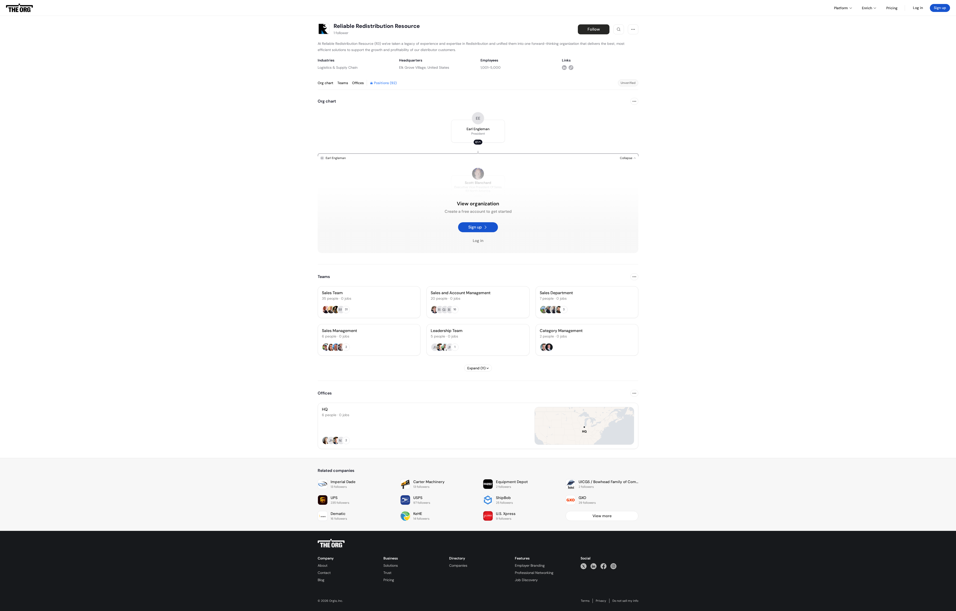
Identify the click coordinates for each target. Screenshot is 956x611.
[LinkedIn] (594, 566)
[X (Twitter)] (584, 566)
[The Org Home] (19, 7)
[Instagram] (613, 566)
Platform (841, 8)
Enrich (867, 8)
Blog (321, 580)
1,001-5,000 (490, 67)
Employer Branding (530, 565)
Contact (324, 572)
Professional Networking (534, 572)
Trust (387, 572)
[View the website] (571, 67)
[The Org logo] (331, 543)
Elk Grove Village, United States (424, 67)
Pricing (388, 580)
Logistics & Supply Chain (338, 67)
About (322, 565)
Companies (458, 565)
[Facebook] (603, 566)
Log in (918, 7)
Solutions (390, 565)
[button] (478, 131)
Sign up (940, 7)
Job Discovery (526, 580)
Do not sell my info (625, 601)
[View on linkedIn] (564, 67)
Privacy (601, 601)
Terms (585, 601)
